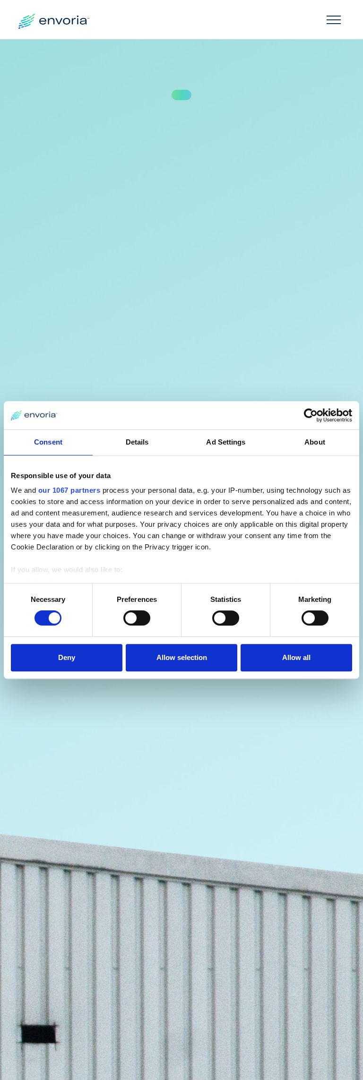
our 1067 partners (69, 490)
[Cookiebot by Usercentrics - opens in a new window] (310, 415)
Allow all (296, 657)
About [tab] (314, 442)
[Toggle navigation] (334, 19)
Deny (66, 657)
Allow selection (181, 657)
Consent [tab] (48, 442)
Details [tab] (137, 442)
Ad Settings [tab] (225, 442)
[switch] (136, 618)
